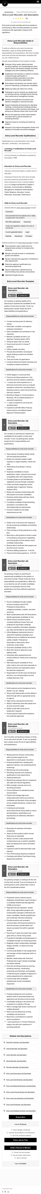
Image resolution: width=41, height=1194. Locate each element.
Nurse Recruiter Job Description (16, 1061)
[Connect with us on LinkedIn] (8, 1191)
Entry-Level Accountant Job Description (18, 1073)
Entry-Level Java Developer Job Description (20, 1098)
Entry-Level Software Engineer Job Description (21, 1111)
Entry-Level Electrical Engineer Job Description (21, 1086)
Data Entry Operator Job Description (17, 1042)
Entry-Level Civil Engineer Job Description (19, 1080)
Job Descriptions (8, 12)
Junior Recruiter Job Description (16, 1055)
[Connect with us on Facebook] (2, 1191)
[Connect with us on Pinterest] (5, 1191)
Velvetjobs (5, 3)
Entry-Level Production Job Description (18, 1104)
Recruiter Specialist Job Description (17, 1067)
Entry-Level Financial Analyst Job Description (20, 1092)
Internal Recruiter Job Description (16, 1048)
